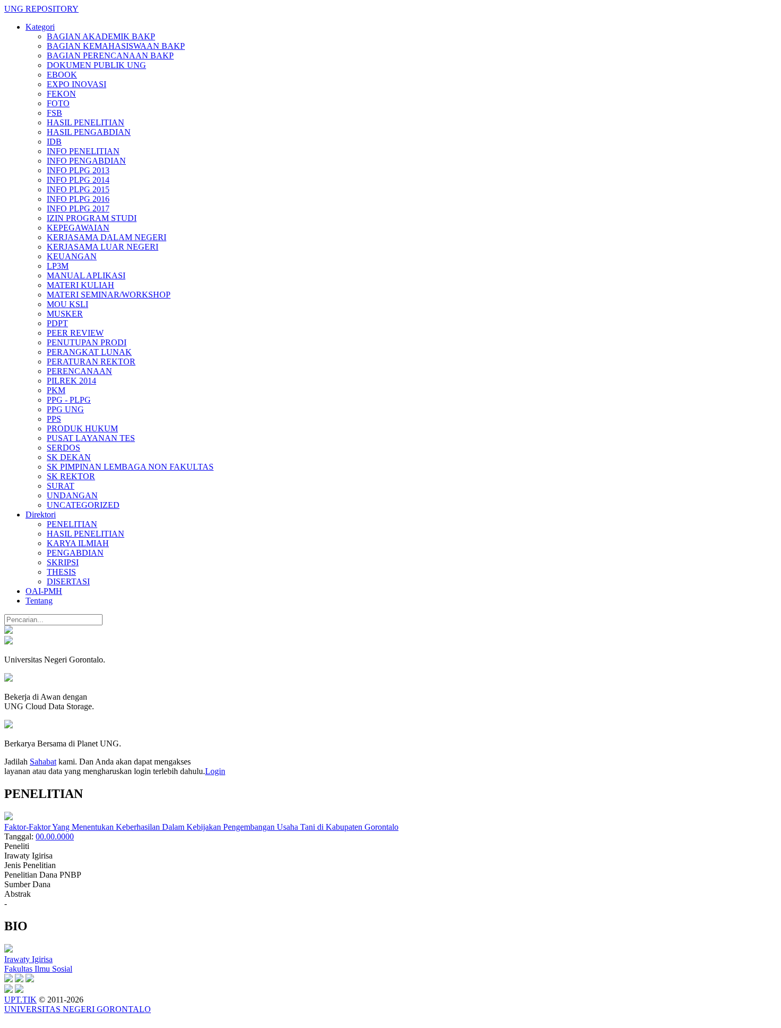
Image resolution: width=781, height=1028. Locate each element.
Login (215, 771)
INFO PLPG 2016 (78, 198)
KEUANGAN (72, 256)
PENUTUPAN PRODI (86, 342)
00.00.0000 (55, 836)
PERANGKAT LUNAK (89, 351)
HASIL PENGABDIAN (89, 132)
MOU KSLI (67, 304)
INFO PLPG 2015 (78, 189)
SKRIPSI (63, 562)
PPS (54, 418)
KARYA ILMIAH (78, 543)
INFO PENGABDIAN (86, 160)
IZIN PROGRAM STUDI (92, 218)
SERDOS (63, 447)
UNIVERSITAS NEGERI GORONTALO (77, 1009)
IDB (54, 141)
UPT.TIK (20, 999)
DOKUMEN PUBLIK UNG (96, 65)
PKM (56, 390)
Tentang (39, 600)
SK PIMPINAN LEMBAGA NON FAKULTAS (130, 466)
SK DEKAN (69, 457)
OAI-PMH (44, 591)
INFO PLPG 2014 (78, 179)
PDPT (57, 323)
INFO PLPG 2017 (78, 208)
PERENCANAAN (79, 371)
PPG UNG (65, 409)
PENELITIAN (72, 524)
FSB (54, 112)
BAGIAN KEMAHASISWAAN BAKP (116, 45)
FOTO (58, 103)
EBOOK (62, 74)
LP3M (58, 265)
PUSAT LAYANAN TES (91, 438)
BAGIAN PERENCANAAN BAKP (110, 55)
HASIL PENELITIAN (85, 122)
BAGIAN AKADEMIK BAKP (101, 36)
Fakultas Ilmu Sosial (38, 968)
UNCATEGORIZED (83, 504)
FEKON (61, 93)
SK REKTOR (71, 476)
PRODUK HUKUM (82, 428)
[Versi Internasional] (8, 630)
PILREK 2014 (71, 380)
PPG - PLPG (69, 399)
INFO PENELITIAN (83, 151)
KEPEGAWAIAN (78, 227)
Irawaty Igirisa (28, 959)
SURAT (60, 485)
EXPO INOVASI (76, 84)
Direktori (41, 514)
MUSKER (65, 313)
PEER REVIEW (75, 332)
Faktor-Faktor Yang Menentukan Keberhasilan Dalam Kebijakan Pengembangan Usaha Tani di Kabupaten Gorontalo (201, 826)
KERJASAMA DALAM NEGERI (106, 237)
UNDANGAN (72, 495)
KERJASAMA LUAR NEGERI (102, 246)
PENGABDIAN (75, 552)
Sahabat (43, 761)
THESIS (61, 571)
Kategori (40, 26)
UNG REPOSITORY (41, 8)
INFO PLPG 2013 (78, 170)
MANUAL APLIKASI (86, 275)
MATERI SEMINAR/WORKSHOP (109, 294)
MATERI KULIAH (80, 285)
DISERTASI (68, 581)
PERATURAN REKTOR (91, 361)
